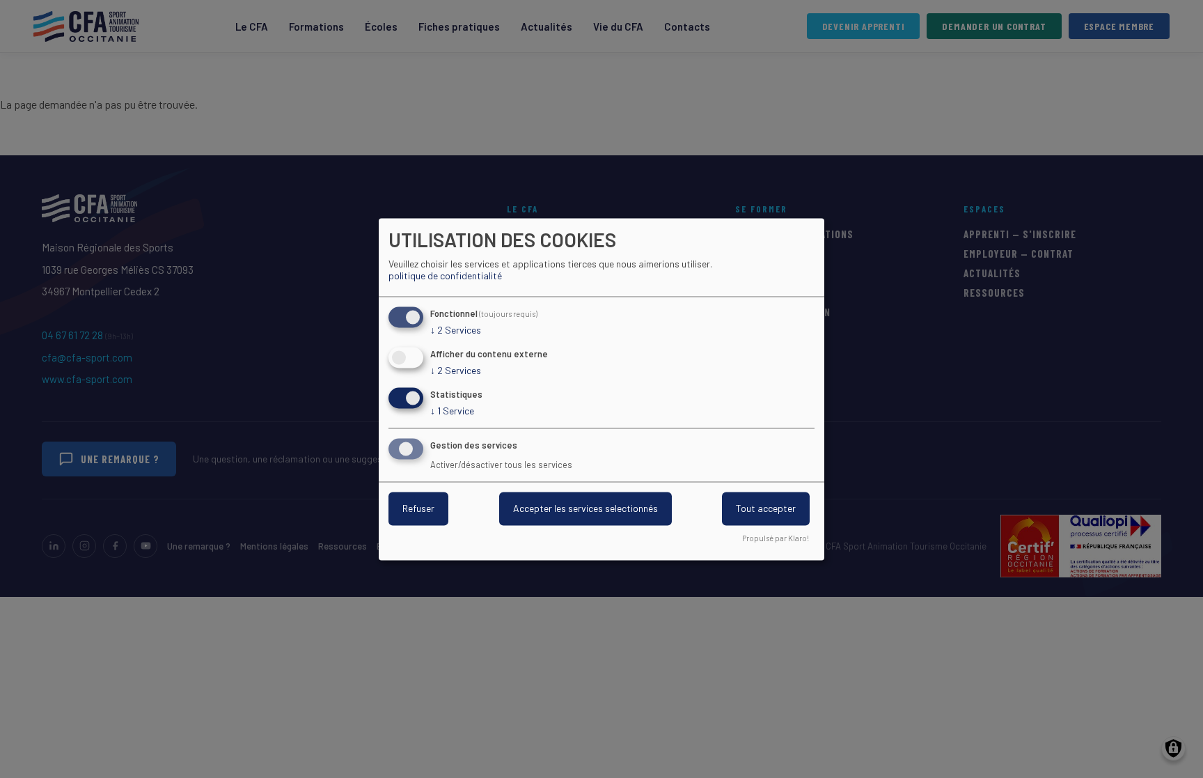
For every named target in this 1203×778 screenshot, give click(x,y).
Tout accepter (766, 508)
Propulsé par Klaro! (775, 538)
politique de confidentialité (445, 276)
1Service (452, 411)
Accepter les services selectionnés (585, 508)
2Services (455, 330)
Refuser (418, 508)
